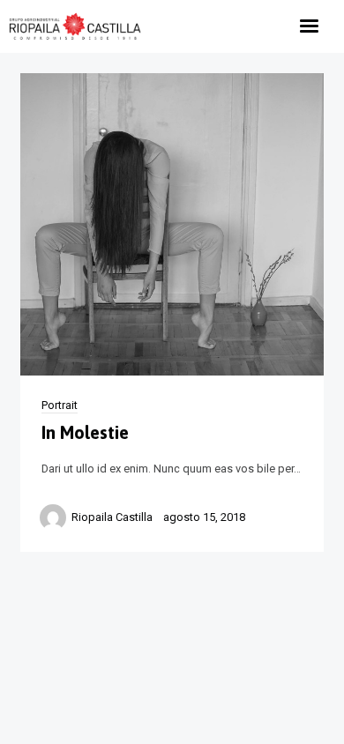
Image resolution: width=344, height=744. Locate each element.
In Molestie (85, 432)
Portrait (59, 405)
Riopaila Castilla (112, 517)
